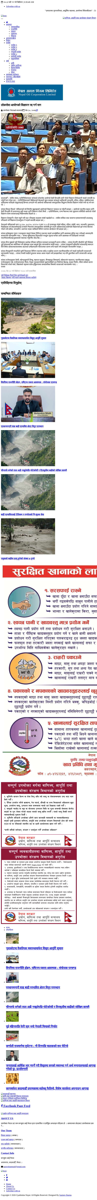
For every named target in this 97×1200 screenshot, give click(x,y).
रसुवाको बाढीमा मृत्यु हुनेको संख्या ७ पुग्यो (18, 558)
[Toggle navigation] (2, 18)
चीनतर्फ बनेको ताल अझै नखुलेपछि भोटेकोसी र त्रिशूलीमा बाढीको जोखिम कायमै (34, 470)
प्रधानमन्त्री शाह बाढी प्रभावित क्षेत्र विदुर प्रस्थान (22, 426)
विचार (8, 40)
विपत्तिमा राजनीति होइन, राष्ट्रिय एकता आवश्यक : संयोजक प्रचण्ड (29, 382)
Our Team (6, 1130)
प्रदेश (8, 43)
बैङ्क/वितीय (15, 68)
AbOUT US (7, 1118)
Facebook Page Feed (16, 1106)
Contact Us (10, 1189)
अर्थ (7, 61)
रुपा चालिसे (5, 1144)
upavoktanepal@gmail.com (14, 1167)
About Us (10, 1186)
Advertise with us (13, 6)
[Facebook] (6, 1175)
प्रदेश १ (14, 45)
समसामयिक (15, 27)
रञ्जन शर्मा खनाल (7, 1140)
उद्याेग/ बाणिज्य (16, 65)
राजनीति (14, 29)
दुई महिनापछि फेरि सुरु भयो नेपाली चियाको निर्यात (31, 1026)
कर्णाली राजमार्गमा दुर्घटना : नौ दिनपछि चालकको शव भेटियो (37, 1046)
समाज (13, 31)
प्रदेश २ (14, 47)
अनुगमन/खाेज (11, 38)
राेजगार (13, 70)
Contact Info (7, 1153)
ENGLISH (10, 81)
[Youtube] (7, 1180)
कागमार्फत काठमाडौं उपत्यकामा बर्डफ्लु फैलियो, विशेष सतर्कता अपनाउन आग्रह (47, 1088)
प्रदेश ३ (14, 49)
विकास (13, 36)
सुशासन (14, 34)
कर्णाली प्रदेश (16, 56)
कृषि (12, 63)
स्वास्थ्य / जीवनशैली (13, 77)
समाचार (9, 24)
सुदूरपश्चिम (15, 59)
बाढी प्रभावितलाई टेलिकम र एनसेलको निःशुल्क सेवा (22, 514)
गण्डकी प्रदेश (16, 52)
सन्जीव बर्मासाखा (7, 1148)
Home (8, 1184)
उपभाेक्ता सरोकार (12, 74)
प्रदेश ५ (14, 54)
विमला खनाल (5, 1135)
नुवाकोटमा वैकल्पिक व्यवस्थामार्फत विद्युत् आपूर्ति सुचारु (23, 338)
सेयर (13, 72)
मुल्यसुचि (9, 79)
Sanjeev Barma (65, 1195)
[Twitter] (7, 1177)
